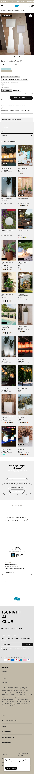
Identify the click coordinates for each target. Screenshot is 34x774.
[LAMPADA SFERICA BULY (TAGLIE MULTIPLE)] (9, 155)
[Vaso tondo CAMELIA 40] (9, 250)
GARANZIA (4, 135)
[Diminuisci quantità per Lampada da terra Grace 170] (2, 98)
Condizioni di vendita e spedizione (23, 754)
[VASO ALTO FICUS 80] (25, 314)
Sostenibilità (5, 675)
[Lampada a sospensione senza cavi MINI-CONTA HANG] (25, 155)
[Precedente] (3, 574)
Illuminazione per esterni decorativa (17, 479)
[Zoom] (30, 15)
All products (10, 10)
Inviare (27, 644)
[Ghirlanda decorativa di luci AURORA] (9, 375)
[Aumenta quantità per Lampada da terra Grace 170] (8, 98)
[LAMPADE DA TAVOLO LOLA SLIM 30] (25, 219)
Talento (4, 678)
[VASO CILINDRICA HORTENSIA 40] (25, 436)
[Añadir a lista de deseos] (30, 62)
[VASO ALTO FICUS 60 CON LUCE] (9, 346)
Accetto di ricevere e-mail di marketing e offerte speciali (16, 648)
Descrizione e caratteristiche (9, 124)
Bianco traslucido (2, 85)
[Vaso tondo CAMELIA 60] (25, 187)
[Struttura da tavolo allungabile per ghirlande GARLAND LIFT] (25, 375)
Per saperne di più (11, 768)
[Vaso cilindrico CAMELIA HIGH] (9, 314)
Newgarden (3, 10)
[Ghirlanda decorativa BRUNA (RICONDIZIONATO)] (9, 436)
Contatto (4, 754)
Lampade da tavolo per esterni (17, 487)
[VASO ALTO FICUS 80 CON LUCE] (9, 187)
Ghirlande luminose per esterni (12, 494)
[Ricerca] (26, 6)
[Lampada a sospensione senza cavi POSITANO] (25, 282)
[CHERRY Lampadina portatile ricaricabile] (25, 250)
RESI (3, 131)
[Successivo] (31, 574)
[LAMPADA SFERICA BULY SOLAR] (9, 219)
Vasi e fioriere (26, 494)
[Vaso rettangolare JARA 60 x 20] (25, 404)
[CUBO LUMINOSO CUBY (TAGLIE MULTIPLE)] (25, 346)
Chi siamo (4, 671)
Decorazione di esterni (24, 483)
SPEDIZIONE (5, 127)
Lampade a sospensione (17, 491)
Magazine (4, 682)
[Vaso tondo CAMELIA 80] (9, 282)
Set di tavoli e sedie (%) (9, 483)
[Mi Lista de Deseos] (29, 6)
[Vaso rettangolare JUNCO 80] (9, 404)
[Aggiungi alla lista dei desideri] (3, 147)
